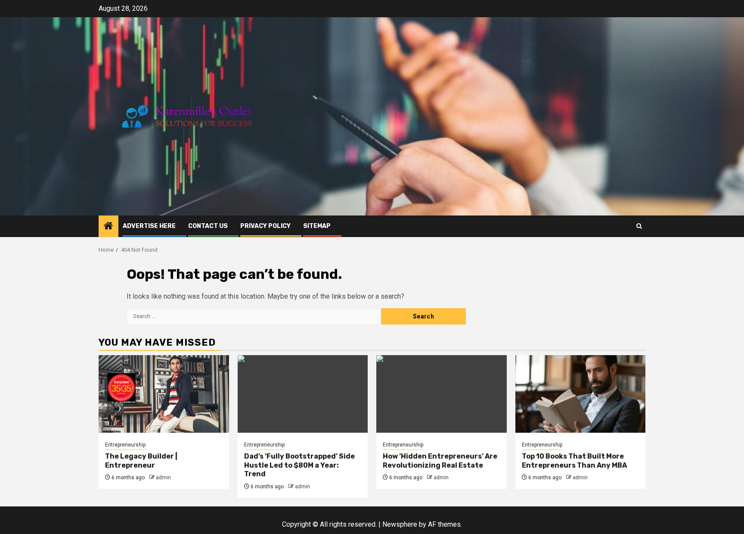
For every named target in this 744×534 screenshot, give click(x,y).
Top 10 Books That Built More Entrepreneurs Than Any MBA (574, 460)
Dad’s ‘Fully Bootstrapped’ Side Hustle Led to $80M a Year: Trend (299, 465)
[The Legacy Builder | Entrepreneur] (164, 394)
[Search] (639, 226)
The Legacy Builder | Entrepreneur (141, 460)
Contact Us (208, 226)
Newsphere (399, 524)
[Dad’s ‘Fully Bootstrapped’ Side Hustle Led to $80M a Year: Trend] (303, 394)
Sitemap (317, 226)
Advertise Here (149, 226)
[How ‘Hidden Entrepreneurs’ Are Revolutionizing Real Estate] (441, 394)
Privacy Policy (265, 226)
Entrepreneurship (125, 445)
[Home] (108, 227)
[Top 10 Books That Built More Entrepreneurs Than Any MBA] (580, 394)
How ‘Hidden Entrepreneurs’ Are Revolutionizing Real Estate (440, 460)
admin (163, 478)
